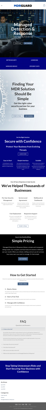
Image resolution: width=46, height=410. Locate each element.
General (2, 397)
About (11, 406)
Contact (20, 406)
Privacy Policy (33, 406)
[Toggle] (2, 329)
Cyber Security (4, 395)
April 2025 (3, 384)
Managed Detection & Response (7, 399)
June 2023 (3, 389)
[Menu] (1, 5)
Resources (15, 406)
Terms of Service (26, 406)
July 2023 (3, 386)
